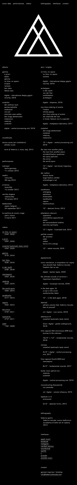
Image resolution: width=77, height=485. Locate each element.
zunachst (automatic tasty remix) (15, 246)
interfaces (57, 3)
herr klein (6, 260)
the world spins (8, 288)
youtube (44, 455)
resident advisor (47, 446)
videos (28, 3)
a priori (5, 239)
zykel (4, 324)
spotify (43, 451)
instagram (45, 444)
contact (66, 3)
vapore (5, 302)
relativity (5, 281)
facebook (44, 441)
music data (6, 3)
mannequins (7, 274)
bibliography (46, 3)
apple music (46, 439)
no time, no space (9, 232)
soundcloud (45, 448)
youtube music (46, 458)
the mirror (6, 310)
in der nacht (7, 267)
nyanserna (6, 317)
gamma (5, 253)
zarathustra (6, 295)
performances (18, 3)
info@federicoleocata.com (51, 474)
